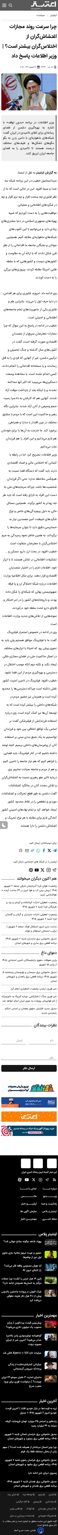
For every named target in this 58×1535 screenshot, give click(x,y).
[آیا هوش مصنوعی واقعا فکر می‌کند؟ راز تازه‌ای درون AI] (51, 1267)
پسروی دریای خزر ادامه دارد (42, 1473)
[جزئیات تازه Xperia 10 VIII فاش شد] (51, 1354)
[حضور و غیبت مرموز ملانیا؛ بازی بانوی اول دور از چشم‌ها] (51, 1254)
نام (51, 1041)
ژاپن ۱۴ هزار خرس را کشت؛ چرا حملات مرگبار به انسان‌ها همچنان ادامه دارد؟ (21, 1281)
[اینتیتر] (43, 5)
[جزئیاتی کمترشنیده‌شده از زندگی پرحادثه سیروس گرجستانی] (51, 1366)
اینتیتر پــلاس (49, 1211)
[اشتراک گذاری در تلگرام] (55, 852)
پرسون (36, 1502)
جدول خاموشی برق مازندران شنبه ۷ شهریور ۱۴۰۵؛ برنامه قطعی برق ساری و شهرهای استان (31, 941)
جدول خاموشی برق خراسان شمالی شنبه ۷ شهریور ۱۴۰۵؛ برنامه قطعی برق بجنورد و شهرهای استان (31, 1436)
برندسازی (49, 1502)
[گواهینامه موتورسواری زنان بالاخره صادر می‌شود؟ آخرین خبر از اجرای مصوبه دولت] (51, 1337)
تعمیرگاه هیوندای (46, 1516)
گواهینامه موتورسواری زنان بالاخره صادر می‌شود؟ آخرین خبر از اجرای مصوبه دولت (23, 1340)
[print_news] (20, 851)
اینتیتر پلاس (48, 1234)
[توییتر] (42, 870)
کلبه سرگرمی (21, 1502)
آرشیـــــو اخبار (29, 1204)
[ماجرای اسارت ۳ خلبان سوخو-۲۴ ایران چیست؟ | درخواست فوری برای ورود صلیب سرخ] (51, 1379)
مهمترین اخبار (46, 1315)
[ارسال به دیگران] (27, 852)
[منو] (4, 5)
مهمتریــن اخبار (29, 1219)
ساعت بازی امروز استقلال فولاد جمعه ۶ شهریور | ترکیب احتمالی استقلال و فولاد (32, 929)
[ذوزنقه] (29, 1088)
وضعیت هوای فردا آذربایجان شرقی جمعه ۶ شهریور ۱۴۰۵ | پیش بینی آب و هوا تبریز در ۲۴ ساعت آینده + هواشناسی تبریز (29, 890)
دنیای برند (12, 1495)
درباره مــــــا (50, 1189)
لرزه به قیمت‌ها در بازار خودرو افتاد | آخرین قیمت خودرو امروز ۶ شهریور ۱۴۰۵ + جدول (31, 1410)
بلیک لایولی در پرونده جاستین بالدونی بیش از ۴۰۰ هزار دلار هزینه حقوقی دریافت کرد (21, 1296)
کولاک (29, 1509)
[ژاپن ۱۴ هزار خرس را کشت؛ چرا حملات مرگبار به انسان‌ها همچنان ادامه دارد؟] (51, 1280)
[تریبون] (29, 1131)
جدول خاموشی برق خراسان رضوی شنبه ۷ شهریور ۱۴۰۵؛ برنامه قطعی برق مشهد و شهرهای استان (31, 1462)
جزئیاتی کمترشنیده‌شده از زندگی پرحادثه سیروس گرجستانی (24, 1366)
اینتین (51, 1495)
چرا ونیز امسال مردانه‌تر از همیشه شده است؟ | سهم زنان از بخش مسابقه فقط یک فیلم (30, 1449)
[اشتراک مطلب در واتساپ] (38, 852)
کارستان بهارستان (46, 1509)
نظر (51, 1058)
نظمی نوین (15, 1509)
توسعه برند (27, 1495)
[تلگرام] (54, 870)
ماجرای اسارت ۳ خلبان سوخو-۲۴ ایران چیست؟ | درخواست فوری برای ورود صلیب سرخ (21, 1381)
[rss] (54, 1180)
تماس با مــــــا (28, 1189)
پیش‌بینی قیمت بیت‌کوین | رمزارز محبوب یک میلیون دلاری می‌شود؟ (23, 1325)
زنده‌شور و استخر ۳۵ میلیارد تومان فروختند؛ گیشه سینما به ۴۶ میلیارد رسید (31, 1423)
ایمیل (19, 1041)
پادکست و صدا (49, 1204)
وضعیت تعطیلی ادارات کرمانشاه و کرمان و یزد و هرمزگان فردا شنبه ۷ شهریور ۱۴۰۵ (31, 904)
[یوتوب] (37, 870)
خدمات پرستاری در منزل (21, 1516)
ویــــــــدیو (50, 1196)
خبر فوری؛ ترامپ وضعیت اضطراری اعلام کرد (33, 989)
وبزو (40, 1495)
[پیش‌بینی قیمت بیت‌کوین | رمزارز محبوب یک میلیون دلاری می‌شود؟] (51, 1324)
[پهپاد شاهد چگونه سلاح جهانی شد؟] (51, 1243)
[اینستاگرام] (48, 870)
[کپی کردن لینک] (32, 852)
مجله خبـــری (49, 1219)
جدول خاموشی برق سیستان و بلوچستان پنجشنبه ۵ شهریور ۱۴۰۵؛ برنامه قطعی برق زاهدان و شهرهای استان (30, 976)
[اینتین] (29, 1116)
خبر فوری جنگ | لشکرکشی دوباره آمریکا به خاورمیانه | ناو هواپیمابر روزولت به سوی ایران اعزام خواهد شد (29, 998)
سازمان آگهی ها (28, 1211)
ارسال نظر (29, 1068)
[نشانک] (29, 1102)
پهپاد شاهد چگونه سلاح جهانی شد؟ (22, 1241)
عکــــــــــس (29, 1196)
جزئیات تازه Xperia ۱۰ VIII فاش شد (22, 1353)
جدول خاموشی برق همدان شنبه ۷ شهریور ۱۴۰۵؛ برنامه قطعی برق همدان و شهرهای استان (32, 1483)
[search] (10, 5)
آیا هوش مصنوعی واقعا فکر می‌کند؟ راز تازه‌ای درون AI (22, 1268)
